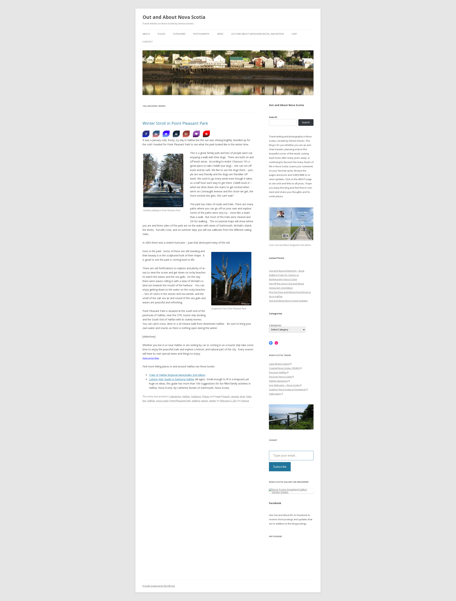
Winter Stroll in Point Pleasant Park (175, 123)
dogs (242, 396)
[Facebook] (145, 134)
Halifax (186, 396)
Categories (179, 33)
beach (226, 396)
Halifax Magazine (278, 381)
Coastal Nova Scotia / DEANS (284, 368)
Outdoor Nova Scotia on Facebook (287, 389)
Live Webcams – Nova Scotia (284, 385)
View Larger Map (150, 358)
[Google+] (186, 134)
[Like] (196, 134)
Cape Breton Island (279, 363)
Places (161, 33)
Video (220, 33)
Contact (147, 41)
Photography (201, 33)
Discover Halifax (278, 372)
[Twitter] (166, 134)
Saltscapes (275, 393)
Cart (294, 33)
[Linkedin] (156, 134)
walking (196, 400)
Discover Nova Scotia (280, 376)
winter (212, 400)
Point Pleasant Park (180, 400)
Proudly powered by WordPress (158, 585)
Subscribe (279, 467)
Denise (245, 400)
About (146, 33)
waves (204, 400)
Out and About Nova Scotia (173, 17)
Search (273, 117)
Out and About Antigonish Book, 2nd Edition (257, 33)
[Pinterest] (206, 134)
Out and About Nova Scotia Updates (288, 300)
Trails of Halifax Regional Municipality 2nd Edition (177, 375)
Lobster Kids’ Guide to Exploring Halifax (171, 379)
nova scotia (162, 400)
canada (235, 396)
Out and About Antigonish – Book (286, 270)
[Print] (176, 134)
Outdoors (196, 396)
